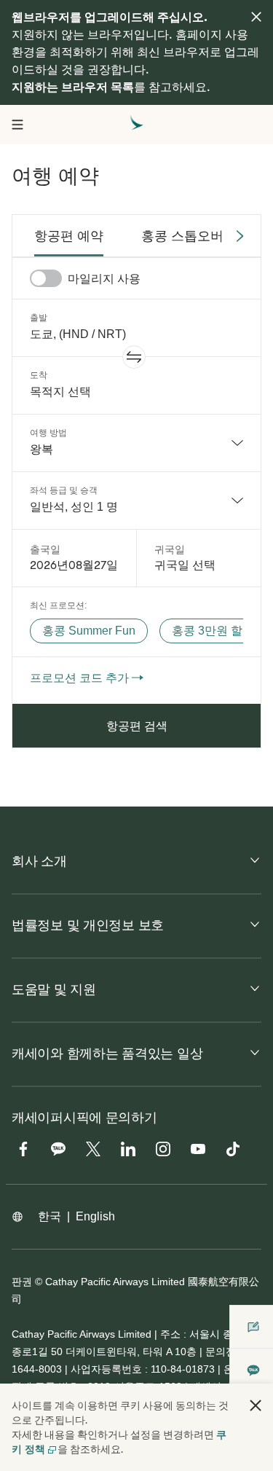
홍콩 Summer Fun (88, 630)
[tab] (69, 236)
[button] (134, 357)
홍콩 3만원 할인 (213, 630)
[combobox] (136, 443)
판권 (22, 1281)
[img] (256, 17)
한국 (49, 1216)
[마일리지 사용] (46, 278)
